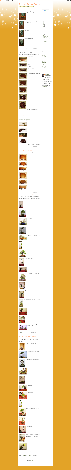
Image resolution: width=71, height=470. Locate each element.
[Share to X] (34, 48)
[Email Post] (31, 332)
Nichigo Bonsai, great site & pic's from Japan (44, 65)
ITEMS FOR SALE (24, 6)
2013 (43, 25)
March (44, 35)
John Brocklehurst (47, 74)
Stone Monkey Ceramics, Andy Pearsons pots (43, 71)
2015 (43, 23)
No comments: (29, 455)
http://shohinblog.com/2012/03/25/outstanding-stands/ (25, 119)
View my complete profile (44, 86)
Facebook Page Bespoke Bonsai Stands (43, 53)
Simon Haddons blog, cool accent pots (44, 67)
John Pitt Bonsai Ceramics (43, 58)
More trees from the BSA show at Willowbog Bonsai (28, 194)
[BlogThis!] (34, 48)
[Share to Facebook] (35, 48)
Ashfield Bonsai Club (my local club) (44, 55)
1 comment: (29, 332)
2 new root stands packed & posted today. (26, 150)
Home (20, 6)
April (43, 34)
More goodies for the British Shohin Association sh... (46, 45)
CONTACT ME (32, 6)
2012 (43, 26)
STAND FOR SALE (22, 50)
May (43, 33)
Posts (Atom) (31, 460)
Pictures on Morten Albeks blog (24, 115)
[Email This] (33, 48)
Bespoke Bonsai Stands (29, 4)
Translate (47, 10)
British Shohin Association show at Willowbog (27, 336)
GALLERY (28, 6)
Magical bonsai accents (43, 60)
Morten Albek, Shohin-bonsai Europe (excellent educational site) (44, 62)
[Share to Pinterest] (36, 48)
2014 (43, 24)
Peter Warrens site (44, 66)
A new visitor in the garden (24, 9)
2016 (43, 22)
